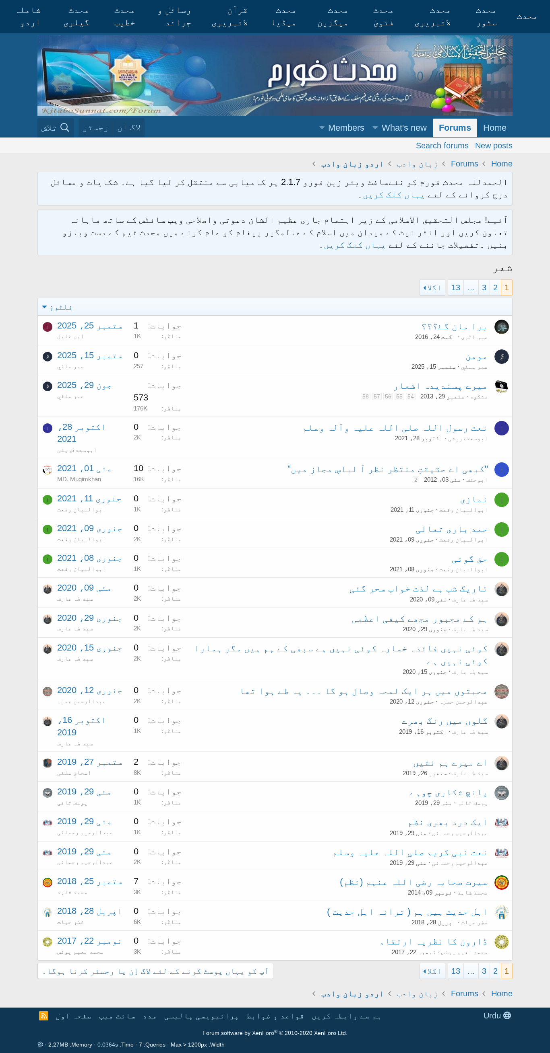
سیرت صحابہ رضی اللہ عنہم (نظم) (414, 881)
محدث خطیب (124, 16)
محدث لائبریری (432, 16)
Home (495, 128)
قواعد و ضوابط (275, 1015)
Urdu (493, 1015)
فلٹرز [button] (61, 306)
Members (346, 128)
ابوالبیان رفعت (463, 509)
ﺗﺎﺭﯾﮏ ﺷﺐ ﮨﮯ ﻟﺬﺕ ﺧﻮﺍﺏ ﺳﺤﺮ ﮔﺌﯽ (418, 588)
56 (388, 396)
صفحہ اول (74, 1015)
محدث (527, 16)
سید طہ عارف (470, 599)
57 (377, 396)
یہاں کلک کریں (394, 194)
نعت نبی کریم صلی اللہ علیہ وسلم (410, 852)
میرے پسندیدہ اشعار (440, 385)
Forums (455, 128)
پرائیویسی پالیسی (201, 1015)
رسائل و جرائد (174, 16)
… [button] (471, 287)
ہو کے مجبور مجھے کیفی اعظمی (420, 618)
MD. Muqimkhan (79, 479)
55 (399, 396)
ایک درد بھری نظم (447, 822)
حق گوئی (470, 558)
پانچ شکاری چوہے (449, 792)
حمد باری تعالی (452, 528)
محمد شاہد (472, 892)
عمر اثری (474, 336)
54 (410, 396)
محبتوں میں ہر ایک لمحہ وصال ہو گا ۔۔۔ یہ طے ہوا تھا (363, 691)
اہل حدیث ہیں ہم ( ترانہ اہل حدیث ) (407, 911)
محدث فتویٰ (383, 16)
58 (365, 396)
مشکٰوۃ (479, 396)
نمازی (474, 499)
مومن (476, 356)
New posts (494, 145)
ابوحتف (477, 479)
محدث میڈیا (284, 16)
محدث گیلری (76, 16)
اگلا (434, 287)
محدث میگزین (333, 16)
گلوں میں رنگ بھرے (445, 720)
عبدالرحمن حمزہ (463, 701)
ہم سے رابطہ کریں (347, 1015)
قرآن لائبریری (229, 16)
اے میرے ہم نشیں (450, 762)
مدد (150, 1015)
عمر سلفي (474, 366)
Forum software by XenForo (275, 1033)
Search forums (442, 145)
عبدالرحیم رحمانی (460, 832)
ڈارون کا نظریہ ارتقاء (433, 941)
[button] (375, 128)
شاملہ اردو (27, 16)
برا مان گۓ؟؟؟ (454, 326)
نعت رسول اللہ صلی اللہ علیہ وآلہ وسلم (395, 427)
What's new (404, 128)
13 (455, 287)
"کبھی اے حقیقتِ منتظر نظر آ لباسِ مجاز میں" (387, 469)
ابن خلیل (70, 336)
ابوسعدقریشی (468, 438)
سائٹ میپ (117, 1015)
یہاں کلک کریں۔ (353, 245)
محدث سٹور (486, 16)
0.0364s (107, 1044)
